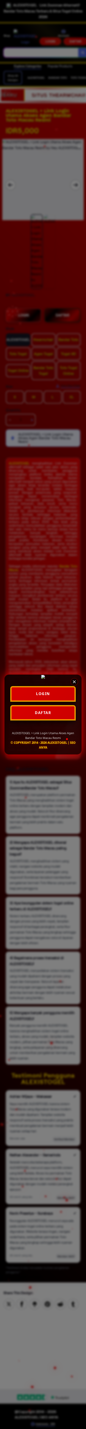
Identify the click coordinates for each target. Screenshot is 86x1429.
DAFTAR (43, 712)
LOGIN (43, 693)
